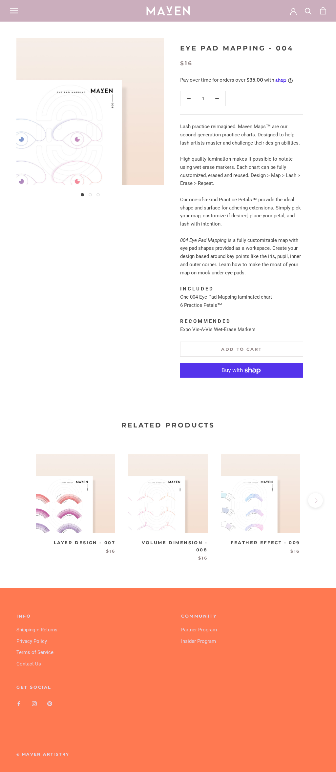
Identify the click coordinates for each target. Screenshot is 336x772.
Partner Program (199, 630)
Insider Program (198, 641)
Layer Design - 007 (85, 542)
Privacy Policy (31, 641)
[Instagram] (34, 704)
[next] (315, 500)
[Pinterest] (49, 704)
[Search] (308, 10)
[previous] (20, 500)
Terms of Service (34, 652)
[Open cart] (323, 10)
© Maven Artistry (42, 754)
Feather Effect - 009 (265, 542)
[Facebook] (18, 704)
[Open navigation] (14, 10)
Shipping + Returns (36, 630)
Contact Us (28, 664)
